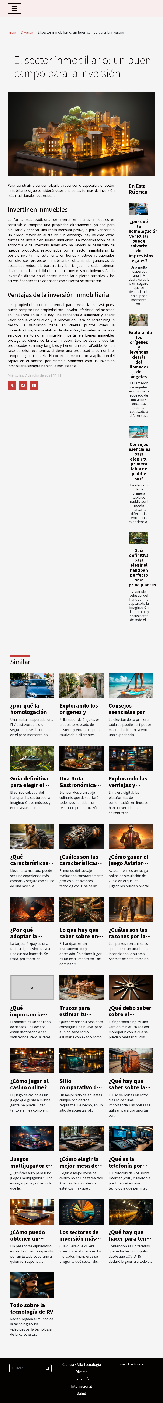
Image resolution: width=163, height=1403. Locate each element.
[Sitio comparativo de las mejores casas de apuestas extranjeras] (81, 1060)
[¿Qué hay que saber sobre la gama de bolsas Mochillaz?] (131, 1060)
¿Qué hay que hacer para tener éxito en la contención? (130, 1241)
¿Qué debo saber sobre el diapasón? (130, 1014)
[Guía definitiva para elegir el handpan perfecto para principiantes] (138, 538)
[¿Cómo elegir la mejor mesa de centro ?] (81, 1138)
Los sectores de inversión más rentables (79, 1238)
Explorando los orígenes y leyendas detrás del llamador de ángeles (140, 354)
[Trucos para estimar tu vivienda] (81, 987)
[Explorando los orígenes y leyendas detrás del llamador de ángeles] (138, 320)
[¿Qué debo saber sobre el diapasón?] (131, 987)
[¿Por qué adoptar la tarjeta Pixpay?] (32, 909)
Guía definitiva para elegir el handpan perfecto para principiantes (142, 567)
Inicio (12, 32)
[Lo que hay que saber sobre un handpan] (81, 909)
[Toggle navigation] (14, 8)
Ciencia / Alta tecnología (81, 1364)
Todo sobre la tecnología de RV (31, 1308)
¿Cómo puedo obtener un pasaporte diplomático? (27, 1241)
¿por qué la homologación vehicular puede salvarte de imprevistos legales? (143, 240)
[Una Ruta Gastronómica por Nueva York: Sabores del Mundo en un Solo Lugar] (81, 758)
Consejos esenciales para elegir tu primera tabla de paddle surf (139, 461)
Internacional (81, 1386)
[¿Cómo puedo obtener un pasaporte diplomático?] (32, 1211)
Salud (81, 1393)
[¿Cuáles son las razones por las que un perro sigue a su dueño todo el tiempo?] (131, 909)
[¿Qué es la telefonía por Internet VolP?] (131, 1138)
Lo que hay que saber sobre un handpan (79, 936)
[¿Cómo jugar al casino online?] (32, 1060)
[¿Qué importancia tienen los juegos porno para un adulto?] (32, 987)
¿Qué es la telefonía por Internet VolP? (127, 1165)
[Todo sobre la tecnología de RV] (32, 1284)
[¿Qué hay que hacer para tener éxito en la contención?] (131, 1211)
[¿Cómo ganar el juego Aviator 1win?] (131, 836)
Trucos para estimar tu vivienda (74, 1014)
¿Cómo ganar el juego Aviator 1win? (128, 863)
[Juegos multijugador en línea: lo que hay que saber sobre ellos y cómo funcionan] (32, 1138)
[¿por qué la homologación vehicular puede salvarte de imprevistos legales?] (138, 209)
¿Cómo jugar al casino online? (29, 1084)
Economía (81, 1379)
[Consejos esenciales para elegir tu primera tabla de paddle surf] (138, 432)
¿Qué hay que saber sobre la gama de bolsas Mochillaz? (129, 1090)
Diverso (27, 32)
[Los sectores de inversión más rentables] (81, 1211)
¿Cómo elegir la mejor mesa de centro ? (79, 1165)
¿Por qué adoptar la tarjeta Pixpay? (30, 936)
